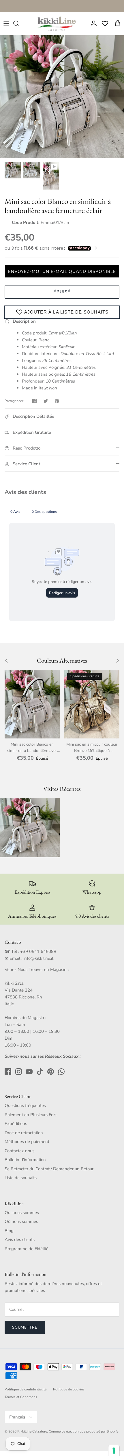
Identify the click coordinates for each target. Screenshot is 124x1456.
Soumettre (24, 1327)
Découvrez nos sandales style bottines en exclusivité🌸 (62, 6)
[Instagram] (18, 1071)
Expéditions (16, 1123)
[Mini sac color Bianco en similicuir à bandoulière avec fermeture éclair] (32, 704)
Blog (9, 1231)
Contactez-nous (19, 1151)
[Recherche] (19, 23)
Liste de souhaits (21, 1178)
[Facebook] (8, 1071)
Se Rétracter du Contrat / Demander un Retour (49, 1169)
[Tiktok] (40, 1071)
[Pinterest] (50, 1071)
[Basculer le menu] (6, 23)
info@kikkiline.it (38, 958)
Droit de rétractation (24, 1133)
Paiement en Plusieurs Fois (30, 1115)
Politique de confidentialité (25, 1389)
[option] (62, 96)
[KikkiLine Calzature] (56, 23)
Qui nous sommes (22, 1212)
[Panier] (117, 23)
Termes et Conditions (21, 1397)
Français (17, 1417)
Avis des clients (20, 1239)
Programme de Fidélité (26, 1249)
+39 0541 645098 (38, 951)
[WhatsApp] (61, 1071)
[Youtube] (29, 1071)
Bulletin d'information (25, 1160)
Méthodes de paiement (27, 1141)
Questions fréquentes (25, 1105)
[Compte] (92, 23)
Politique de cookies (68, 1389)
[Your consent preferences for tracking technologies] (113, 1450)
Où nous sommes (21, 1221)
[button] (62, 271)
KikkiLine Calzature (32, 1431)
